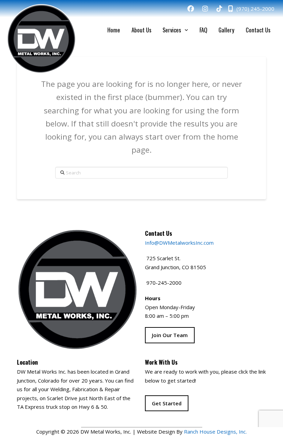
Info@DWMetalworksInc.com (179, 242)
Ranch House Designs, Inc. (215, 431)
